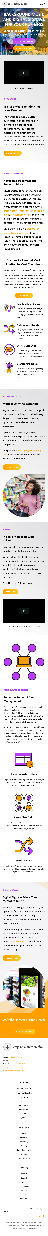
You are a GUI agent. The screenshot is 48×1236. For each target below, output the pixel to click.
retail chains (26, 210)
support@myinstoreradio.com (14, 1071)
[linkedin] (39, 1216)
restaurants (16, 214)
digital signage (17, 941)
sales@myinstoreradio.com (13, 1068)
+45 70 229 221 (15, 1060)
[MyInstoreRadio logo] (15, 2)
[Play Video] (24, 73)
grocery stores (11, 210)
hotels (27, 214)
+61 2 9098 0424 (19, 1063)
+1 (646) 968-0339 (17, 1057)
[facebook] (43, 1216)
